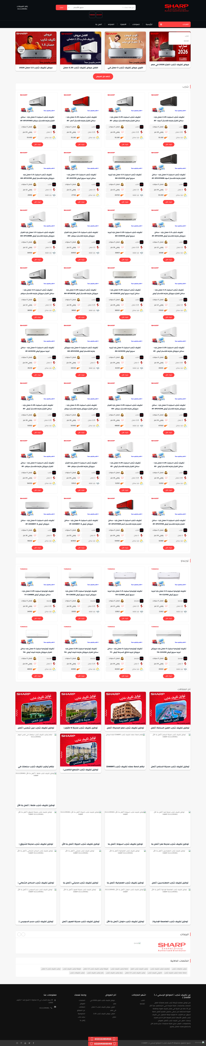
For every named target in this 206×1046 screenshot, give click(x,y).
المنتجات (82, 1000)
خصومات (136, 24)
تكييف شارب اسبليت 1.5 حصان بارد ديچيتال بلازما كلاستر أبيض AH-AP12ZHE (37, 176)
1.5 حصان (136, 189)
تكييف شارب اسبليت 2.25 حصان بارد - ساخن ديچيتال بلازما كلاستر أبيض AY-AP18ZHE (168, 351)
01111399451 (22, 9)
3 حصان (49, 132)
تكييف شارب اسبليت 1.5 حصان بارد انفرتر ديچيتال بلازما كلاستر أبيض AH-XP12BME (37, 234)
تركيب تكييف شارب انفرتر (139, 968)
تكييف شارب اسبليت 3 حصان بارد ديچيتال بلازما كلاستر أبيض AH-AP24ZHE (81, 349)
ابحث (61, 7)
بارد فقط (136, 195)
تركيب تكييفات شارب (77, 972)
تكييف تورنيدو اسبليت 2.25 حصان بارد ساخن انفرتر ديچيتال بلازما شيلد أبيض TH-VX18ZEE (81, 652)
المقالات (82, 1007)
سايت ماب (81, 1017)
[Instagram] (17, 1043)
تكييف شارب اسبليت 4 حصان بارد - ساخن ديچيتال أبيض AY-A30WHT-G (81, 522)
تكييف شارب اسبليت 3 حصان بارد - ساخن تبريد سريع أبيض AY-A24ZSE (37, 349)
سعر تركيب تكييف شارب (114, 972)
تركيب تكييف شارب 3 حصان (50, 968)
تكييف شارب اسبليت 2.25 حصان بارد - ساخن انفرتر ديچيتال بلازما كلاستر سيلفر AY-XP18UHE (81, 408)
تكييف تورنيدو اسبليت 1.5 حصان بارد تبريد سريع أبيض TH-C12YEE (168, 592)
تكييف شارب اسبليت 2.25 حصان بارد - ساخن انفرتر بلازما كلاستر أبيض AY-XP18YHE (37, 408)
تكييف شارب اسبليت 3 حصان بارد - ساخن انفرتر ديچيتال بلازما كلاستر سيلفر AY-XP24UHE (37, 466)
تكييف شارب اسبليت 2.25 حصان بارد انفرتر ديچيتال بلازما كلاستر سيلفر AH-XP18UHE (124, 408)
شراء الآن (168, 144)
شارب (185, 86)
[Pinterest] (21, 1043)
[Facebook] (33, 1043)
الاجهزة (123, 24)
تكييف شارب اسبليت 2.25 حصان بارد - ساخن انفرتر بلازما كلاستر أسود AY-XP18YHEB (168, 120)
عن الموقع (81, 1010)
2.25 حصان (179, 132)
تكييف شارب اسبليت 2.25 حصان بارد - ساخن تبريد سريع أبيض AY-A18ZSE (125, 291)
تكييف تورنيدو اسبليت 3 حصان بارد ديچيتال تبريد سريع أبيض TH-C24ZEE (168, 650)
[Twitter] (29, 1043)
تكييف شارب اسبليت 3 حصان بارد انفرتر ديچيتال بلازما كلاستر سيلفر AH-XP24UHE (81, 466)
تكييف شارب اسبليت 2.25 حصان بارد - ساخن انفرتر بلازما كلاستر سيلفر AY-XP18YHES (125, 120)
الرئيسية (149, 24)
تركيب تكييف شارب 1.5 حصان (135, 972)
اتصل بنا (98, 24)
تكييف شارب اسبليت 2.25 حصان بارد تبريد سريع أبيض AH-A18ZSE (125, 234)
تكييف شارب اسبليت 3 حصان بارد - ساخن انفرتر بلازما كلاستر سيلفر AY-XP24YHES (37, 118)
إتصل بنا (82, 1020)
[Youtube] (25, 1043)
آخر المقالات (184, 689)
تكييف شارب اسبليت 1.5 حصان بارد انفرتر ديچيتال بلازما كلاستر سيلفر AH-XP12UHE (81, 236)
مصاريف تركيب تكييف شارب (160, 968)
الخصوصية (81, 1013)
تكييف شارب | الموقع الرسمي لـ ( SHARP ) (157, 1043)
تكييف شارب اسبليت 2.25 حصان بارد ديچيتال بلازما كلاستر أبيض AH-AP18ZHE (81, 291)
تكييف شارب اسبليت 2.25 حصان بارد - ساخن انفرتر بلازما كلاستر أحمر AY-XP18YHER (81, 120)
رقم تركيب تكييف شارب (95, 972)
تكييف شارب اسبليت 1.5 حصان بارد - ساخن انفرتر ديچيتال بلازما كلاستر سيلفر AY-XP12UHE (37, 293)
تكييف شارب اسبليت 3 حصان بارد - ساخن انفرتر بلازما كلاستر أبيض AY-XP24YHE (168, 522)
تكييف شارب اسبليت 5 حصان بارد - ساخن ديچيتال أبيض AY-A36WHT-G (37, 522)
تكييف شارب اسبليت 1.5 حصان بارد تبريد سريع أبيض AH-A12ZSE (125, 176)
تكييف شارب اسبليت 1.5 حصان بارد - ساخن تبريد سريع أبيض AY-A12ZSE (81, 176)
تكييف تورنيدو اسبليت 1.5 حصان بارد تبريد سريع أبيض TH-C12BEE (125, 592)
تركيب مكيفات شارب (179, 968)
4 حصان (93, 535)
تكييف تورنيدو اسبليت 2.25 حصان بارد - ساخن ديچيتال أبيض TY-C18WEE (37, 592)
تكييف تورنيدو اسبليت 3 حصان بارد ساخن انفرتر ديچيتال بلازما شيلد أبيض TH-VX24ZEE (37, 652)
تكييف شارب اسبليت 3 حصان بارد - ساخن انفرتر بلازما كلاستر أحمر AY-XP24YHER (125, 522)
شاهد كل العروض (103, 76)
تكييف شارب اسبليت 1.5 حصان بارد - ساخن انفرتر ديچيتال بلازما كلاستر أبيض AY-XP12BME (168, 293)
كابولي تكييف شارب (155, 972)
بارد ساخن (179, 137)
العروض (82, 1003)
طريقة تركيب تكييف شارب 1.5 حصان (95, 968)
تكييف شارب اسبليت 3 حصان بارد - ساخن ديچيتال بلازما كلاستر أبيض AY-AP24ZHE (169, 406)
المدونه (111, 24)
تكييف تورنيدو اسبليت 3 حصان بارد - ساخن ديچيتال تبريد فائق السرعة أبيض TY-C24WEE (124, 652)
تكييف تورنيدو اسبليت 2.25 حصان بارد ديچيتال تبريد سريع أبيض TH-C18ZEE (81, 592)
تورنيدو (185, 560)
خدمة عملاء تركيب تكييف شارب (175, 972)
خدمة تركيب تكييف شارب (119, 968)
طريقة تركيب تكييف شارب (72, 968)
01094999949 (103, 1043)
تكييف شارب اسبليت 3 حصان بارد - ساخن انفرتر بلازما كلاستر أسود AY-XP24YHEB (168, 176)
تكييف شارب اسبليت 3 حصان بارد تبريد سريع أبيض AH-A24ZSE (125, 349)
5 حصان (49, 535)
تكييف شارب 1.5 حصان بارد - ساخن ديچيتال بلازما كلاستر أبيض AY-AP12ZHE (168, 234)
